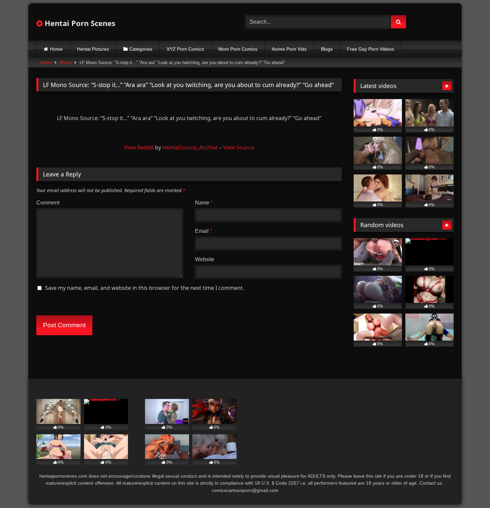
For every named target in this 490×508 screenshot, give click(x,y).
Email (203, 231)
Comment (47, 202)
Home (56, 49)
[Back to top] (469, 488)
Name (204, 202)
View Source (238, 147)
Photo (65, 62)
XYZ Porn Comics (185, 49)
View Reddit (139, 147)
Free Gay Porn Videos (370, 49)
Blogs (327, 49)
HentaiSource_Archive (190, 147)
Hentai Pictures (93, 49)
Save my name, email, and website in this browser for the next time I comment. (144, 288)
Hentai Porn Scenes (79, 23)
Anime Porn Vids (289, 49)
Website (204, 259)
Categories (140, 49)
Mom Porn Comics (237, 49)
